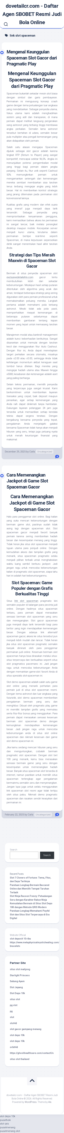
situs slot (15, 999)
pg (11, 1011)
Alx (49, 1102)
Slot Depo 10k (17, 993)
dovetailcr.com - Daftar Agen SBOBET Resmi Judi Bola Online (32, 14)
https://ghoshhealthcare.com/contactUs (32, 1053)
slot (12, 1017)
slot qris (4, 1123)
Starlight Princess (20, 975)
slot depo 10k (17, 1035)
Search (13, 849)
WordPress (31, 1102)
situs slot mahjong (20, 969)
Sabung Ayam (17, 981)
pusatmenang (7, 1127)
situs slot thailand (19, 1059)
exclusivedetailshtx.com (20, 277)
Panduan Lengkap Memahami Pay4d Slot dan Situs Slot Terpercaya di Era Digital (30, 914)
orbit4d (14, 1047)
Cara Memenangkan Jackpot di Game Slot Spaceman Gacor (27, 481)
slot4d (13, 1023)
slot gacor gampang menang (25, 1029)
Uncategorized (44, 451)
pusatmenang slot (10, 1131)
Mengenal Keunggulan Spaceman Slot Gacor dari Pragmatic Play (32, 58)
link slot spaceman (26, 600)
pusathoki (5, 1120)
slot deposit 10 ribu (20, 938)
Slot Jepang (16, 987)
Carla (32, 451)
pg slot (13, 1005)
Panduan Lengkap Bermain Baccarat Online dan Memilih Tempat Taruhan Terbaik (29, 889)
